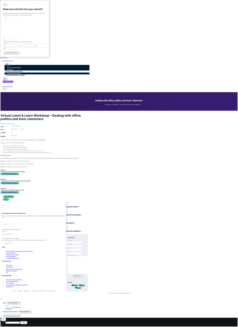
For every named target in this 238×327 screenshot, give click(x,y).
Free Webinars (10, 69)
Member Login (8, 81)
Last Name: (70, 244)
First (19, 45)
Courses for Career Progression (14, 73)
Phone (69, 251)
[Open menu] (4, 88)
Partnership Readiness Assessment (15, 75)
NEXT (6, 199)
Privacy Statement (51, 290)
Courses (20, 290)
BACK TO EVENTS (8, 196)
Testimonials (34, 290)
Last (36, 45)
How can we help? (71, 255)
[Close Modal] (5, 4)
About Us (14, 290)
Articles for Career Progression (14, 67)
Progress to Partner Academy (10, 311)
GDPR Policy (42, 290)
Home (4, 302)
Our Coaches (26, 290)
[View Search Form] (5, 79)
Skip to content (3, 57)
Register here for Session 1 (9, 174)
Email (4, 48)
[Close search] (3, 319)
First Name (70, 240)
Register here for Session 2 (10, 183)
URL (4, 37)
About (8, 65)
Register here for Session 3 (10, 192)
